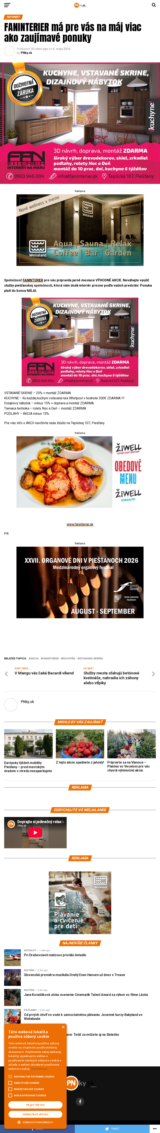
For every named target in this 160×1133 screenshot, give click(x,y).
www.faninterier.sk (80, 524)
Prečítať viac (39, 1068)
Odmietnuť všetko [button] (35, 1114)
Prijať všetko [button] (35, 1104)
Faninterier (50, 658)
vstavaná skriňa (91, 658)
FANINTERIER (33, 280)
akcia (34, 658)
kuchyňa (68, 658)
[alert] (35, 1076)
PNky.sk (26, 52)
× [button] (63, 1027)
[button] (35, 1121)
